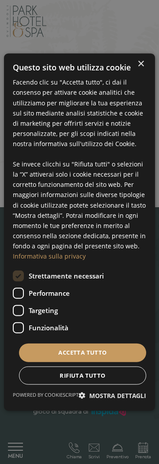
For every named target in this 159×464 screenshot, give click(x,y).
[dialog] (79, 232)
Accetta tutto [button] (82, 352)
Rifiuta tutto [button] (82, 375)
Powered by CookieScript (46, 394)
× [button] (140, 64)
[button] (112, 395)
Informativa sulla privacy (49, 256)
